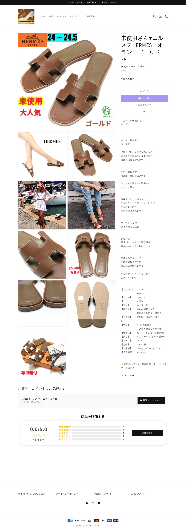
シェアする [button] (129, 375)
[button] (155, 16)
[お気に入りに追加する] (144, 112)
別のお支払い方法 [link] (144, 105)
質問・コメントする (152, 400)
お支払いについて (103, 493)
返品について (138, 493)
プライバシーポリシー (67, 493)
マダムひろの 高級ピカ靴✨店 (89, 526)
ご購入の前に (127, 79)
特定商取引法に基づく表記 (31, 493)
